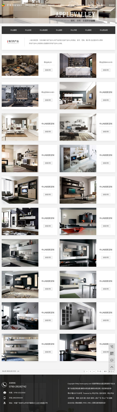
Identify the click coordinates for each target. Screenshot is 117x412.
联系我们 (112, 5)
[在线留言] (112, 360)
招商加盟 (81, 5)
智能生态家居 (30, 5)
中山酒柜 (59, 30)
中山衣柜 (28, 30)
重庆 (77, 398)
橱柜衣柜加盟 (85, 388)
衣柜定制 (41, 5)
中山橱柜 (13, 30)
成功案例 (71, 5)
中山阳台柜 (104, 30)
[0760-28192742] (112, 346)
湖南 (110, 398)
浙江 (85, 398)
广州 (107, 398)
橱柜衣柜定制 (96, 388)
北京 (81, 398)
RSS (84, 403)
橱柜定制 (51, 5)
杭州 (88, 398)
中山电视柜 (44, 30)
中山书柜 (73, 30)
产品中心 (61, 5)
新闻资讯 (91, 5)
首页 (20, 5)
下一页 (99, 371)
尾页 (105, 371)
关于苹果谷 (101, 5)
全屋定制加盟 (75, 388)
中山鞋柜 (88, 30)
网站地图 (78, 403)
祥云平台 (110, 393)
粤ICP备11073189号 (75, 393)
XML (89, 403)
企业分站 (71, 403)
